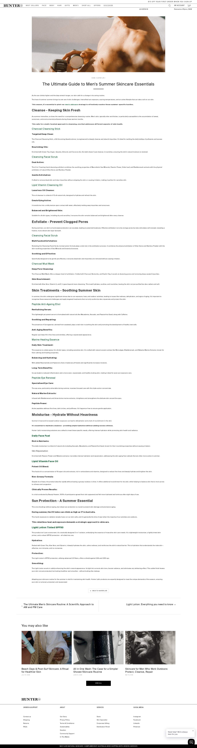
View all (98, 683)
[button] (169, 5)
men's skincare (71, 104)
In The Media (64, 737)
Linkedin (136, 723)
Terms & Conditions (67, 723)
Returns (26, 723)
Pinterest (136, 727)
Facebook (137, 720)
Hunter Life (100, 78)
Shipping (26, 720)
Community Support (67, 733)
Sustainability (64, 727)
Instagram (137, 716)
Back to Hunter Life (99, 590)
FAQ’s (25, 727)
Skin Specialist (102, 720)
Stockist (63, 730)
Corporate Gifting (103, 723)
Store (99, 716)
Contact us (27, 716)
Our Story (63, 716)
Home (93, 78)
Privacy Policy (65, 720)
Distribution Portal (103, 727)
